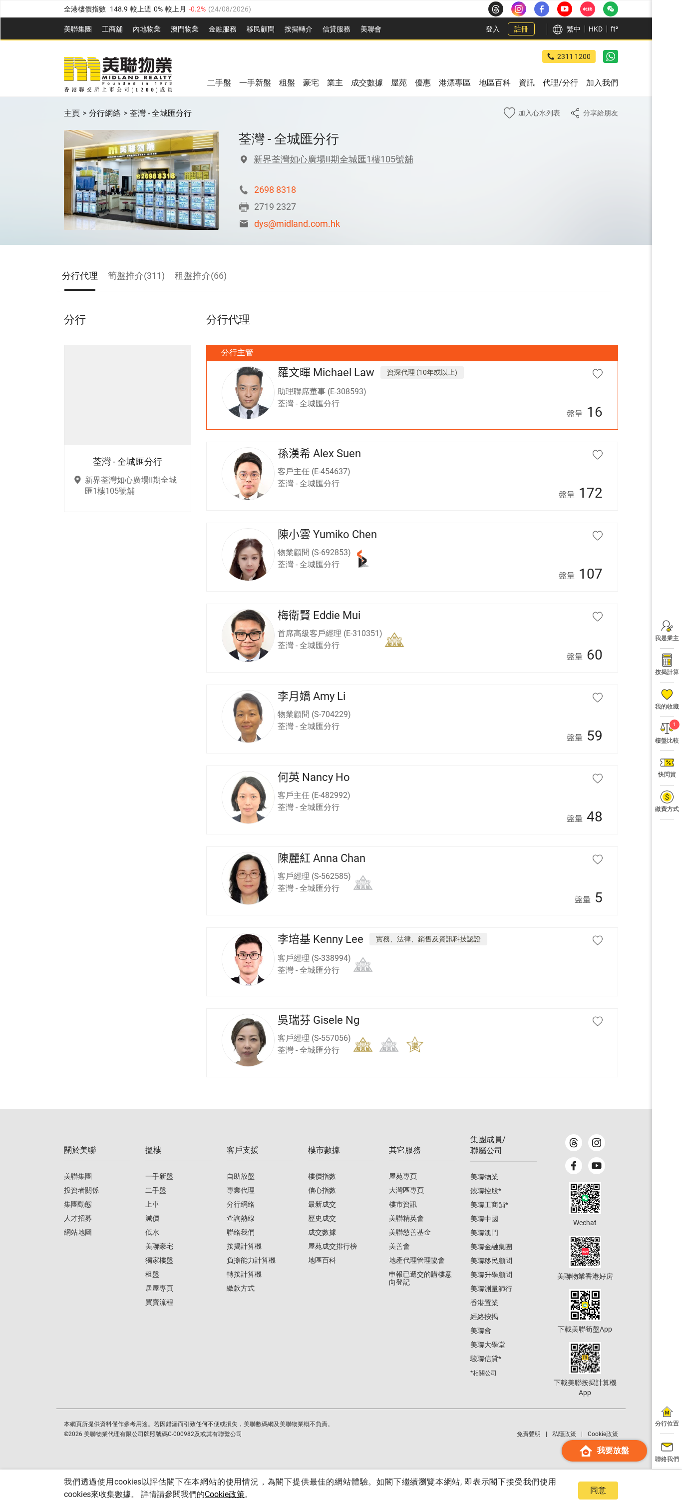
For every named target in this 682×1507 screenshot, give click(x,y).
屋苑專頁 (403, 1176)
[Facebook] (573, 1165)
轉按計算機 (244, 1274)
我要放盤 (613, 1450)
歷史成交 (322, 1218)
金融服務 (223, 29)
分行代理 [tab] (80, 275)
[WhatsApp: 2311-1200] (610, 56)
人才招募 (78, 1218)
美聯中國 (484, 1219)
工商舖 (112, 29)
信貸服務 (336, 29)
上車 (152, 1204)
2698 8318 (275, 189)
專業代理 (241, 1190)
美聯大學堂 (487, 1345)
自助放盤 (241, 1176)
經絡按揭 (484, 1317)
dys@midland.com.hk (297, 223)
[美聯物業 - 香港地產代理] (118, 75)
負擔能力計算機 (251, 1260)
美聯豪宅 (159, 1246)
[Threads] (573, 1142)
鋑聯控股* (485, 1191)
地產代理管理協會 (417, 1260)
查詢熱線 (241, 1218)
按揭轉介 (299, 29)
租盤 (152, 1274)
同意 (598, 1490)
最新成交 (322, 1204)
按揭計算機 (244, 1246)
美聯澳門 (484, 1233)
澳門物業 (185, 29)
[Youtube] (596, 1165)
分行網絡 (105, 113)
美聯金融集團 (491, 1247)
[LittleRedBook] (585, 1252)
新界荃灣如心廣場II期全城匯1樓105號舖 (333, 159)
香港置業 (484, 1303)
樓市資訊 (403, 1204)
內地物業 (147, 29)
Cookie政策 (225, 1494)
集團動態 (78, 1204)
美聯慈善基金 (410, 1232)
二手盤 (155, 1190)
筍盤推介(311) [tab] (136, 275)
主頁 (72, 113)
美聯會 (370, 29)
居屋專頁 (159, 1288)
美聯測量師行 (491, 1289)
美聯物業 (484, 1177)
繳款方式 (241, 1288)
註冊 (521, 29)
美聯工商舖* (489, 1205)
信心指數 (322, 1190)
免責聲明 (529, 1434)
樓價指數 (322, 1176)
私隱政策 (564, 1434)
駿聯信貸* (485, 1359)
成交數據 (322, 1232)
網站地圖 (78, 1232)
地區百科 (322, 1260)
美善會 (399, 1246)
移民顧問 (261, 29)
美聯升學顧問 (491, 1275)
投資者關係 (81, 1190)
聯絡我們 (241, 1232)
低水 (152, 1232)
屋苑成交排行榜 (332, 1246)
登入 (493, 29)
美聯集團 (78, 29)
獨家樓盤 (159, 1260)
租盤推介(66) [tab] (201, 275)
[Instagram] (596, 1142)
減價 (152, 1218)
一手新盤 (159, 1176)
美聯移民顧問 (491, 1261)
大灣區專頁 (406, 1190)
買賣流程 (159, 1302)
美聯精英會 (406, 1218)
